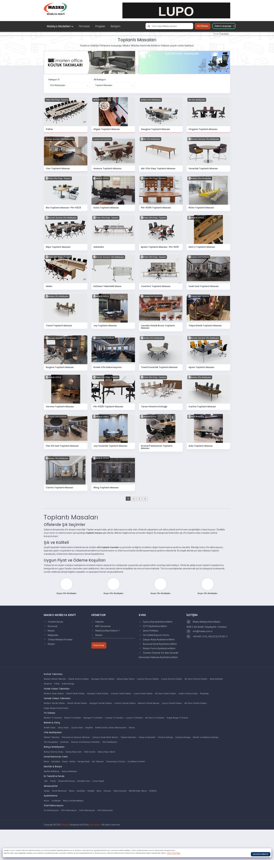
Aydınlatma (50, 795)
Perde (53, 781)
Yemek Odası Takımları (57, 698)
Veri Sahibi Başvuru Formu (155, 635)
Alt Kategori (100, 79)
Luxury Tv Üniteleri (134, 718)
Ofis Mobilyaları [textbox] (57, 85)
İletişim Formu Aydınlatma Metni (158, 648)
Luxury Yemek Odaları (172, 703)
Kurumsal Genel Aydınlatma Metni (159, 644)
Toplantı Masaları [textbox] (103, 85)
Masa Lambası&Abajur (73, 801)
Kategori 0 (54, 79)
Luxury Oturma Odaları (171, 679)
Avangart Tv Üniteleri (93, 718)
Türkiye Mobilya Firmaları (59, 639)
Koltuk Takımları (53, 674)
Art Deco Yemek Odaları (195, 703)
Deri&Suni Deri (83, 781)
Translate (224, 34)
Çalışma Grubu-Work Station (105, 737)
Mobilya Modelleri (58, 26)
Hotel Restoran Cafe (56, 756)
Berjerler (48, 684)
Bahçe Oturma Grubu (53, 752)
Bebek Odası (50, 728)
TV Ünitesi (49, 713)
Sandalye (55, 761)
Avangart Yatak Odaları (98, 693)
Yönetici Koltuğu (165, 737)
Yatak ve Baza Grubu (188, 693)
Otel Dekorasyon (105, 810)
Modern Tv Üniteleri (53, 718)
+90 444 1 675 (199, 636)
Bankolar (64, 742)
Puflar (57, 684)
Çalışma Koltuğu (182, 737)
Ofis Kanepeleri (51, 742)
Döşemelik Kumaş (66, 781)
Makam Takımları (52, 737)
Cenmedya (95, 824)
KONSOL (153, 791)
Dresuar (107, 791)
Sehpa (47, 791)
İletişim (115, 26)
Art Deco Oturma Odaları (196, 679)
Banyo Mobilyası (69, 771)
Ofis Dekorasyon (69, 810)
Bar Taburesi (98, 761)
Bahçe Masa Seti (73, 752)
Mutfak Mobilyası (52, 771)
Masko (65, 824)
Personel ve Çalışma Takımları (76, 737)
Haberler (99, 622)
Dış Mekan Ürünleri (136, 761)
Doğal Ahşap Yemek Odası (56, 708)
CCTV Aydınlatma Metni (154, 626)
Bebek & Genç (52, 722)
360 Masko (202, 26)
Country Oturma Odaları (148, 679)
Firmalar (84, 26)
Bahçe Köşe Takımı (125, 679)
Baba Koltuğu (68, 684)
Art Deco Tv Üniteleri (154, 718)
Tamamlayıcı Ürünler (115, 761)
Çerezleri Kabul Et (260, 854)
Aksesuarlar (51, 786)
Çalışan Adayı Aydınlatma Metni (158, 639)
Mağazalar (53, 635)
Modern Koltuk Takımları (55, 679)
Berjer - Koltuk (68, 761)
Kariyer (51, 630)
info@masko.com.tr (202, 631)
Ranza (132, 728)
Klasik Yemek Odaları (77, 703)
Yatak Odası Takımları (57, 688)
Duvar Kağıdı (98, 781)
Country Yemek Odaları (125, 703)
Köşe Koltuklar (216, 679)
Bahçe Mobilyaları (54, 746)
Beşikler (89, 728)
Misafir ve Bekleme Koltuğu (205, 737)
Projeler (100, 26)
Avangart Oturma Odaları (102, 679)
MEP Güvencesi (103, 626)
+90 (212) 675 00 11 (218, 636)
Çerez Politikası (150, 630)
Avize (46, 801)
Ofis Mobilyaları (53, 732)
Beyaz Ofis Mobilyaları (66, 593)
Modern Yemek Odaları (54, 703)
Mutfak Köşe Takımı (138, 791)
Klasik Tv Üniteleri (72, 718)
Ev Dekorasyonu (51, 810)
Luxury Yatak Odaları (143, 693)
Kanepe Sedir (84, 761)
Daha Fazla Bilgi (173, 853)
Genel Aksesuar (59, 791)
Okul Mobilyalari (109, 742)
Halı (46, 781)
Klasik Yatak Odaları (75, 693)
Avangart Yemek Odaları (100, 703)
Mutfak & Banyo (53, 766)
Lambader (56, 801)
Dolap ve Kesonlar (147, 737)
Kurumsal (52, 626)
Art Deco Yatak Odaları (165, 693)
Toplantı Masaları (128, 737)
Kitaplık (91, 791)
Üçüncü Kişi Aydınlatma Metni (157, 622)
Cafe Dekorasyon (87, 810)
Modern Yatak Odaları (54, 693)
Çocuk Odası (77, 728)
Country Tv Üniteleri (114, 718)
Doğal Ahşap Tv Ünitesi (177, 718)
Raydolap (204, 693)
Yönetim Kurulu (55, 622)
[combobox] (69, 85)
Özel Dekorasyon (53, 805)
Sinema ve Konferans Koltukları (85, 742)
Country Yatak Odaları (121, 693)
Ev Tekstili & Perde (54, 776)
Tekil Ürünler (89, 752)
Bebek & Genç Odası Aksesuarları (110, 728)
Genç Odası (63, 728)
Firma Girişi (98, 645)
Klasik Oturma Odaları (78, 679)
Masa (46, 761)
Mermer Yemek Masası (149, 703)
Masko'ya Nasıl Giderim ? (107, 630)
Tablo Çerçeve (120, 791)
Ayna (99, 791)
